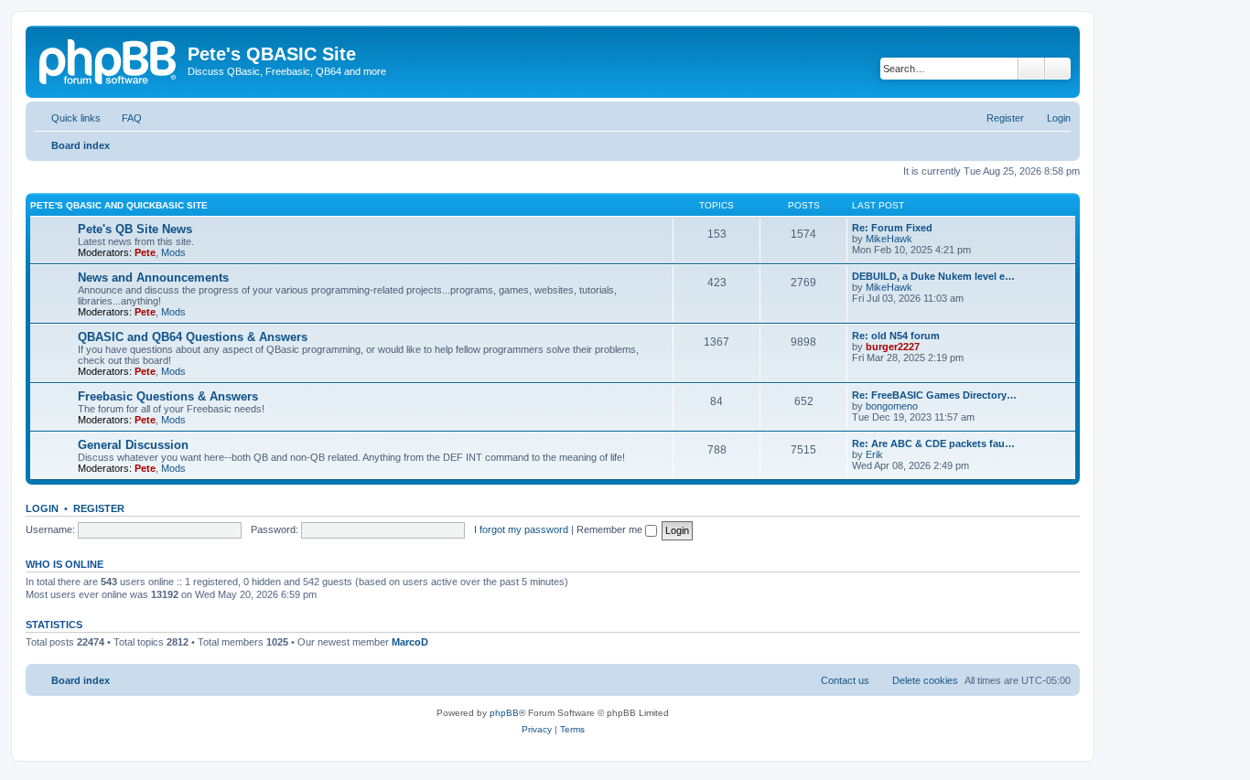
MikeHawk (889, 238)
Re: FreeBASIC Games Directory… (934, 395)
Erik (874, 454)
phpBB (504, 713)
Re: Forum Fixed (892, 227)
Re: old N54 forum (896, 335)
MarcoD (410, 641)
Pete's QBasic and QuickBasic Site (119, 205)
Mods (173, 252)
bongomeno (892, 406)
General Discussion (133, 445)
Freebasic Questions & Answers (168, 396)
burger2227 (893, 346)
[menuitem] (123, 118)
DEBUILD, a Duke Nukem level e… (933, 276)
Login (42, 508)
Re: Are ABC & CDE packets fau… (933, 443)
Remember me (611, 529)
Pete (145, 252)
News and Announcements (153, 277)
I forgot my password (521, 529)
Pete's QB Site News (135, 229)
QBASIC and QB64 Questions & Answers (192, 337)
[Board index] (109, 59)
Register (98, 508)
